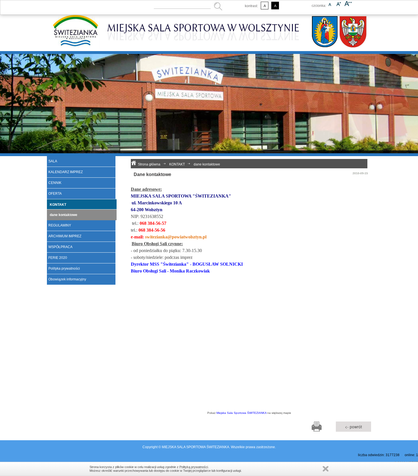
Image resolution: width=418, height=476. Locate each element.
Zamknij (325, 468)
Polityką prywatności (193, 467)
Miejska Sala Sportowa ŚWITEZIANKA (241, 412)
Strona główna (149, 164)
